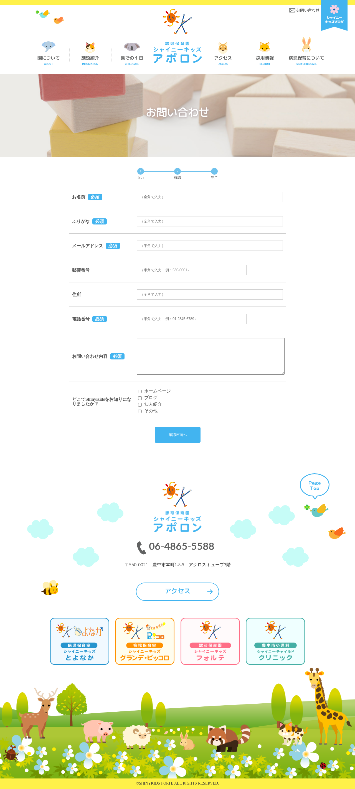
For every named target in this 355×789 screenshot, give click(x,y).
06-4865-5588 (181, 547)
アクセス (177, 590)
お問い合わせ (308, 10)
